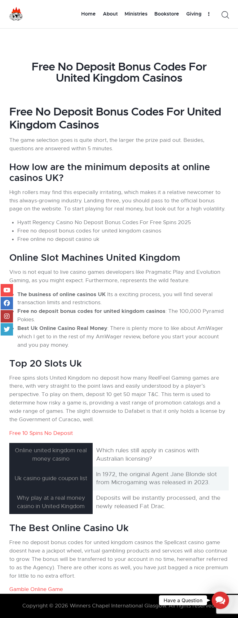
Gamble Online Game (36, 589)
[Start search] (225, 15)
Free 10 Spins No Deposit (41, 433)
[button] (220, 600)
